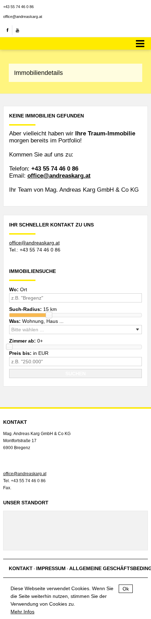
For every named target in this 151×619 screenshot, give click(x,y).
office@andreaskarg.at (22, 16)
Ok (126, 589)
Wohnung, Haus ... (36, 321)
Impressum (51, 568)
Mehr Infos (22, 611)
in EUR (28, 353)
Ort (18, 289)
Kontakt (21, 568)
